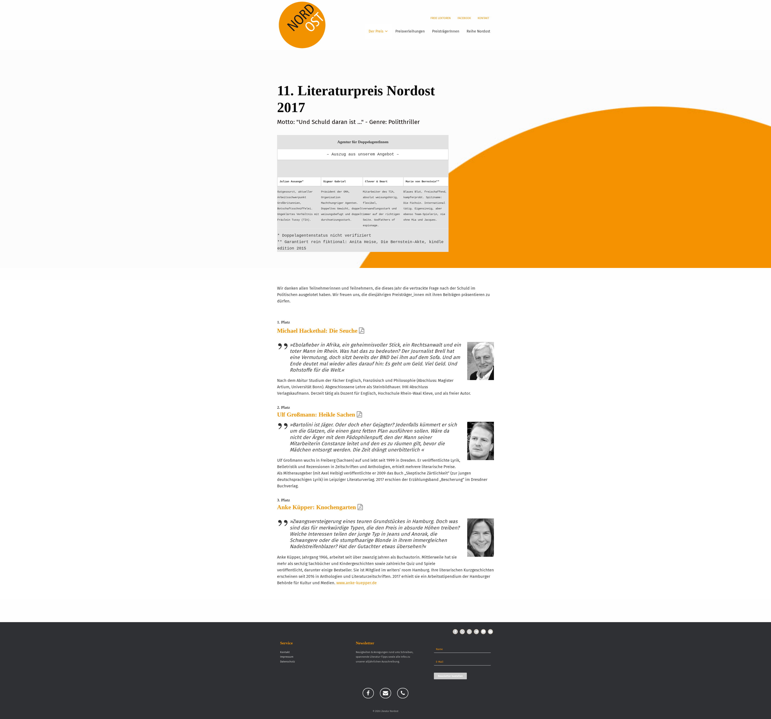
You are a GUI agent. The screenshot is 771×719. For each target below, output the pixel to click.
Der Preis (376, 31)
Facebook (464, 18)
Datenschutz (287, 661)
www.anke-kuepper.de (356, 582)
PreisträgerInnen (445, 31)
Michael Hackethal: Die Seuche (317, 330)
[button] (455, 631)
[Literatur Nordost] (302, 25)
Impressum (286, 656)
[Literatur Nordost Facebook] (368, 693)
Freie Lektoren (440, 18)
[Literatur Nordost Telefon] (402, 693)
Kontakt (483, 18)
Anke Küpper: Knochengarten (316, 507)
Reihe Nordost (478, 31)
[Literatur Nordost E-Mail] (385, 693)
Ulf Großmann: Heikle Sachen (316, 414)
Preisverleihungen (410, 31)
